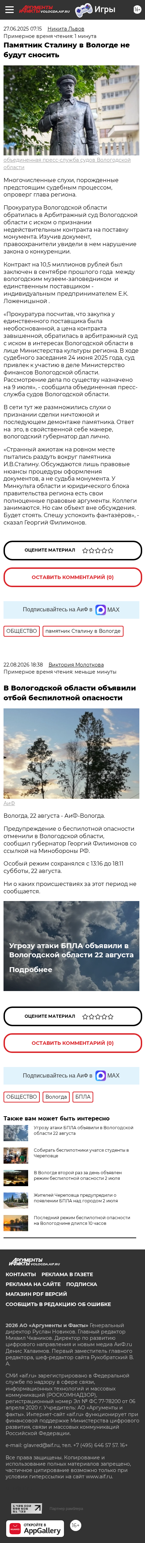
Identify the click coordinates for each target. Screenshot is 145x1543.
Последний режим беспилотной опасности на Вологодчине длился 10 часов (82, 1220)
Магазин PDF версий (36, 1294)
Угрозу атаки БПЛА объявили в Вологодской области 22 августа (71, 950)
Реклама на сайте (33, 1284)
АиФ (9, 803)
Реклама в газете (67, 1274)
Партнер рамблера (66, 1508)
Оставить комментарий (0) (73, 577)
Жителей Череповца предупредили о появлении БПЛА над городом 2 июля (76, 1197)
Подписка (81, 1284)
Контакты (21, 1274)
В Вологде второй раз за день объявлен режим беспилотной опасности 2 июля (78, 1175)
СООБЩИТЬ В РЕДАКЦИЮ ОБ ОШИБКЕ (58, 1304)
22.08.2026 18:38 (23, 665)
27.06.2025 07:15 (23, 29)
